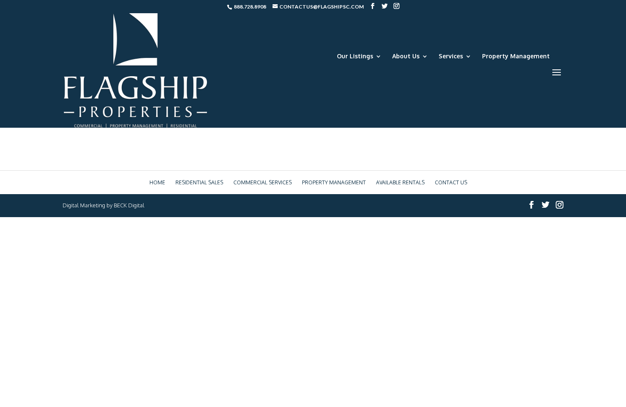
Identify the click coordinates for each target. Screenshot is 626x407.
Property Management (516, 56)
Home (157, 182)
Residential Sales (199, 182)
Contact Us (451, 182)
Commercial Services (262, 182)
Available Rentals (400, 182)
